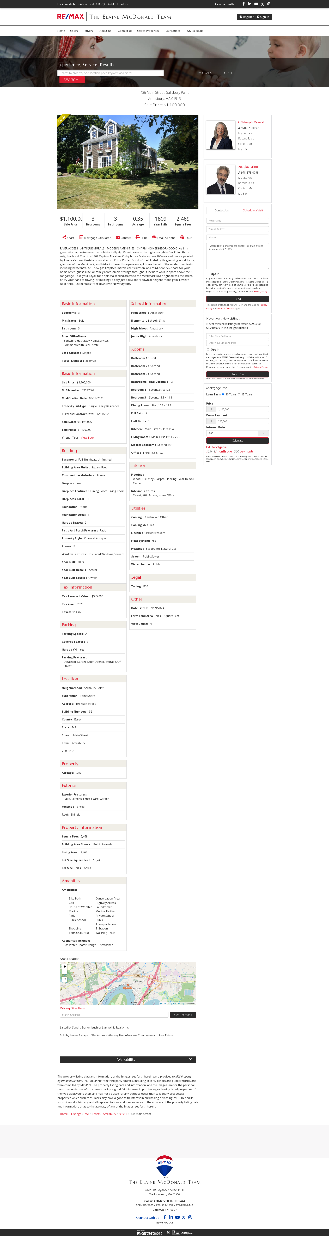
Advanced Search (217, 73)
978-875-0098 (250, 172)
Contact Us (222, 210)
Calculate (237, 440)
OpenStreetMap (177, 1003)
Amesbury (109, 1114)
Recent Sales (246, 138)
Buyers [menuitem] (89, 30)
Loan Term (213, 394)
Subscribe (238, 374)
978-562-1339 (164, 1205)
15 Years (246, 394)
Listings (76, 1114)
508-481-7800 (145, 1205)
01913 (123, 1114)
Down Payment (216, 415)
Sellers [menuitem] (74, 30)
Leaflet (163, 1003)
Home (64, 1114)
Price (209, 403)
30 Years (230, 394)
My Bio (242, 149)
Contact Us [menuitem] (125, 30)
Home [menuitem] (61, 30)
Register (248, 17)
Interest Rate (215, 427)
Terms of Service (225, 308)
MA (87, 1114)
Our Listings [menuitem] (173, 30)
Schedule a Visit (253, 210)
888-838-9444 (105, 4)
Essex (96, 1114)
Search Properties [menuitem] (148, 30)
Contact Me (245, 144)
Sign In (264, 17)
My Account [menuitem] (195, 30)
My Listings (245, 133)
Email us (122, 4)
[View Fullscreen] (64, 979)
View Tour (87, 437)
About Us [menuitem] (105, 30)
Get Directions (183, 1015)
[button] (72, 79)
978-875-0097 (250, 128)
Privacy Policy (260, 291)
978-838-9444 (184, 1205)
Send (238, 299)
